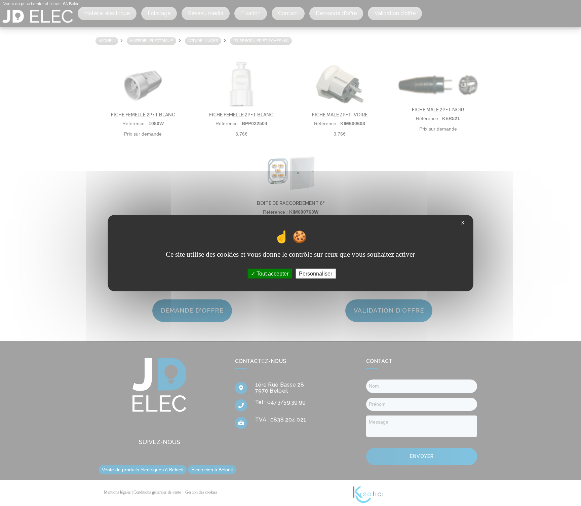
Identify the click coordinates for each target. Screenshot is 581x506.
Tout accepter (271, 273)
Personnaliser (315, 273)
